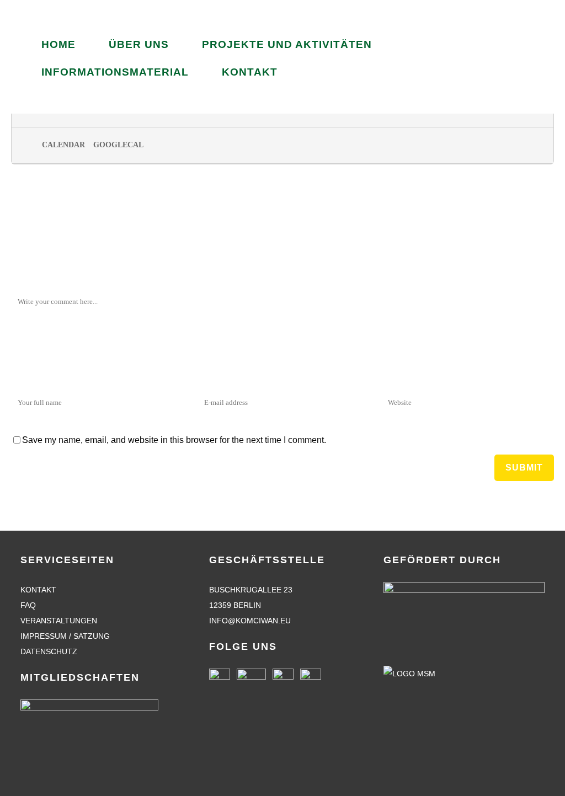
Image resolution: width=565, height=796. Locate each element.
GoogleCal (118, 145)
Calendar (63, 145)
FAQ (28, 605)
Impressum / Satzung (65, 636)
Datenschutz (48, 651)
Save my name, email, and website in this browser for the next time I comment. (174, 440)
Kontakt (38, 589)
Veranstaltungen (58, 620)
